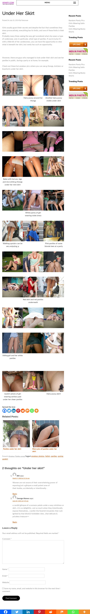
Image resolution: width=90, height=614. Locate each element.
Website (5, 582)
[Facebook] (4, 411)
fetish (47, 456)
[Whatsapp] (32, 411)
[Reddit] (23, 411)
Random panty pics (77, 20)
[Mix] (27, 411)
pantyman (24, 20)
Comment (7, 539)
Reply (15, 494)
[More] (36, 411)
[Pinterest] (18, 411)
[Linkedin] (14, 411)
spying (60, 456)
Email (5, 576)
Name (5, 569)
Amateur (12, 456)
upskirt (5, 459)
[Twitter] (9, 411)
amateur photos (37, 456)
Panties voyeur (20, 456)
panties (54, 456)
